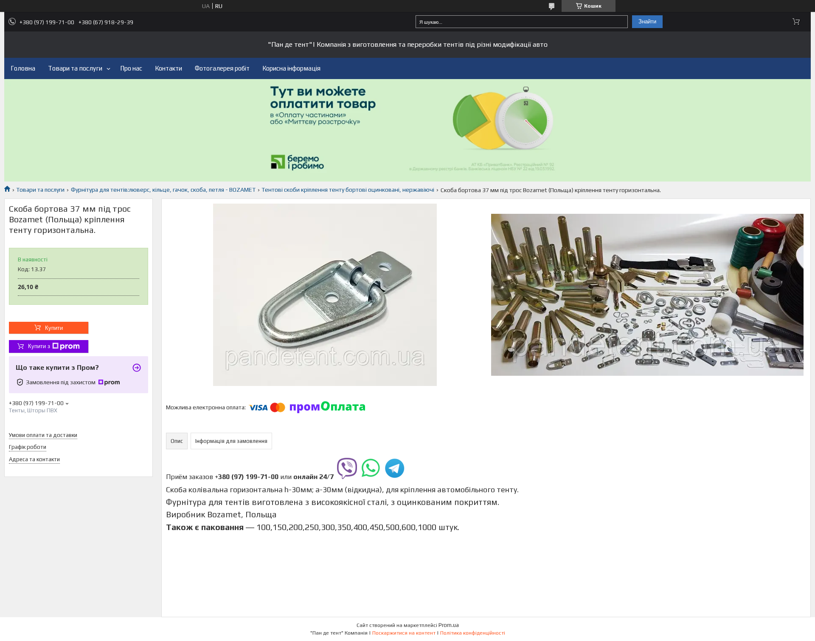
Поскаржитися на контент (404, 633)
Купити (54, 328)
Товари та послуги (75, 68)
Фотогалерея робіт (222, 68)
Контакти (168, 68)
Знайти (647, 21)
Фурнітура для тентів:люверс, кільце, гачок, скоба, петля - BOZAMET (163, 189)
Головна (23, 68)
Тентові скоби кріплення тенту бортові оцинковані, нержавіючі (347, 189)
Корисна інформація (291, 68)
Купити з (39, 346)
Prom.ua (448, 625)
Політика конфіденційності (472, 633)
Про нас (131, 68)
